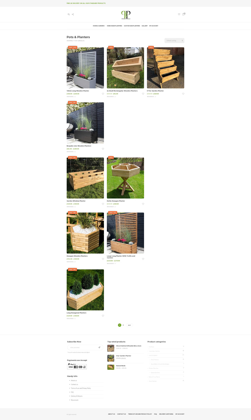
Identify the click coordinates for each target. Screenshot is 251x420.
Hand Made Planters (114, 26)
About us (74, 380)
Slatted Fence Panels (154, 377)
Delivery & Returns (76, 396)
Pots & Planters (155, 359)
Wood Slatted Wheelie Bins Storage (160, 364)
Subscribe (99, 347)
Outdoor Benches (153, 368)
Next (129, 325)
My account (153, 26)
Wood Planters (152, 381)
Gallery (145, 26)
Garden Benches (155, 372)
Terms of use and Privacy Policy (81, 388)
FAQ (72, 392)
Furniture (151, 347)
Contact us (74, 384)
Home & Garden (98, 26)
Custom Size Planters (132, 26)
